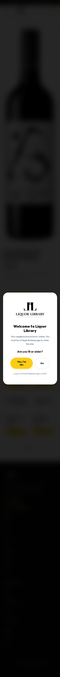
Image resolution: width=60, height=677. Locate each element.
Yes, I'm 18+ (21, 363)
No (42, 363)
